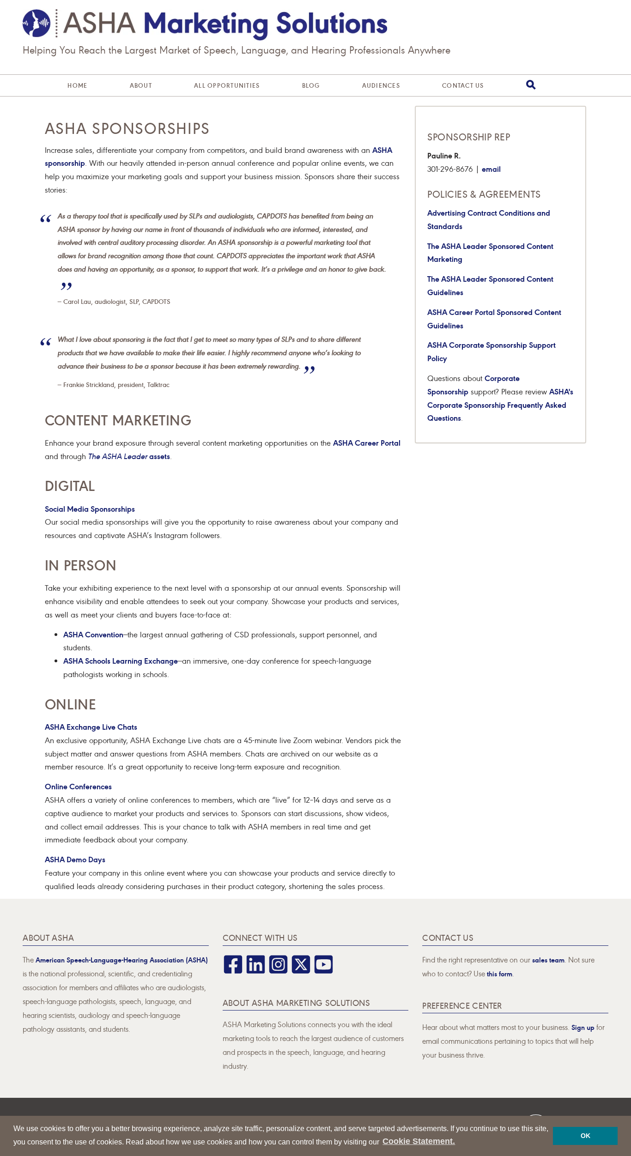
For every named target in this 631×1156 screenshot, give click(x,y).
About (141, 85)
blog (311, 85)
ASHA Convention (93, 634)
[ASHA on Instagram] (278, 970)
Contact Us (463, 85)
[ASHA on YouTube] (323, 970)
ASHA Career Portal (366, 442)
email (491, 168)
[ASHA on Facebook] (233, 970)
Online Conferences (78, 786)
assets (129, 455)
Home (77, 85)
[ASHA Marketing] (205, 25)
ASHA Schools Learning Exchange (120, 660)
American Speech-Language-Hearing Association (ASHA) (122, 959)
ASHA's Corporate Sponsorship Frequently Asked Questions (500, 404)
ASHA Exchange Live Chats (91, 726)
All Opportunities (227, 85)
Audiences (381, 85)
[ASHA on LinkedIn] (255, 970)
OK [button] (585, 1135)
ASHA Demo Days (75, 859)
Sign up (583, 1027)
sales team (548, 959)
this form (499, 973)
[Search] (531, 85)
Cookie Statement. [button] (418, 1141)
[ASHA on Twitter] (301, 970)
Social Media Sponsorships (90, 508)
